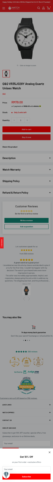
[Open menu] (3, 8)
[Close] (50, 452)
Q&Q (4, 94)
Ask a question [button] (26, 226)
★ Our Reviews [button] (1, 242)
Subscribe (26, 476)
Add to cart (26, 129)
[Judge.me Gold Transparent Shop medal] (15, 362)
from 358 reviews (27, 254)
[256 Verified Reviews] (26, 395)
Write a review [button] (26, 220)
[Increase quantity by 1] (27, 120)
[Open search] (38, 8)
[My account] (43, 8)
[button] (24, 298)
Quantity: (6, 120)
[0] (48, 8)
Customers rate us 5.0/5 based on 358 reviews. (18, 398)
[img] (26, 250)
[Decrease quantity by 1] (14, 120)
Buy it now (26, 137)
